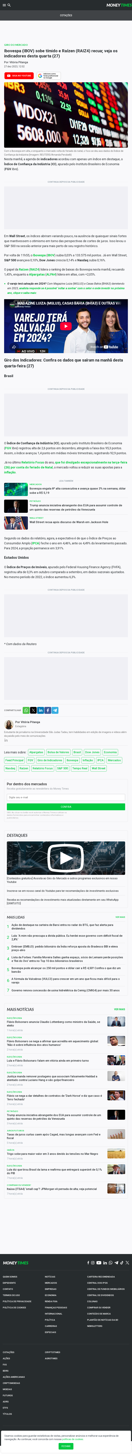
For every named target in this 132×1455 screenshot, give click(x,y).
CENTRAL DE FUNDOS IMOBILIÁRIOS (106, 1289)
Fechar (66, 1446)
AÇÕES (6, 1358)
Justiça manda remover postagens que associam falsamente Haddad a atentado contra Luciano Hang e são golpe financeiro (52, 1078)
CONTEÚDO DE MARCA (99, 1313)
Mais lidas (16, 917)
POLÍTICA (50, 1320)
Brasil (77, 752)
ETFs (5, 1408)
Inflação (88, 760)
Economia (110, 752)
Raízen (24, 768)
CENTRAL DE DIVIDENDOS (100, 1295)
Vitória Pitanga (18, 62)
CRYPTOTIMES (52, 1352)
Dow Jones (92, 752)
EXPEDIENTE (9, 1283)
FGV (30, 760)
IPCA (35, 543)
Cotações (66, 15)
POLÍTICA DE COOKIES (14, 1307)
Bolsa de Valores (58, 752)
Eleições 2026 (14, 1018)
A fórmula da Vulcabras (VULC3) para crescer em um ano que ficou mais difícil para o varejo (66, 980)
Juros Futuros (15, 1130)
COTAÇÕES (8, 1352)
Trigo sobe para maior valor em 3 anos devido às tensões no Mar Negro (52, 1154)
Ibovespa (72, 760)
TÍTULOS (7, 1414)
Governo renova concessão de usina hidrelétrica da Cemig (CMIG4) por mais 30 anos (66, 990)
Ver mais (120, 917)
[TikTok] (122, 1263)
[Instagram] (93, 1263)
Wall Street (37, 518)
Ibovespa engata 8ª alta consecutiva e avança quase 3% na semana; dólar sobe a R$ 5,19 (78, 490)
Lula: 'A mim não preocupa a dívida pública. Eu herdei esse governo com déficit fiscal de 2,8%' (67, 937)
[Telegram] (116, 1263)
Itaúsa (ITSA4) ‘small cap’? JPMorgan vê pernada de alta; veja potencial (52, 1189)
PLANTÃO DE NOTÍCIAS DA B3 (102, 1320)
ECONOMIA (50, 1295)
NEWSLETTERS (94, 1326)
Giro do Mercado (16, 44)
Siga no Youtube (21, 76)
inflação (10, 472)
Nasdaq (10, 768)
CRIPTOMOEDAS (11, 1383)
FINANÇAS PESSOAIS (56, 1307)
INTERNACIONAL (53, 1313)
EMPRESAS (50, 1289)
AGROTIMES (51, 1358)
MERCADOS (51, 1283)
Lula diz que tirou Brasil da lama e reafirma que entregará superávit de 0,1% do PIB (54, 1171)
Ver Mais (119, 1009)
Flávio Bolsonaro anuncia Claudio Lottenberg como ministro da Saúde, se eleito (53, 1023)
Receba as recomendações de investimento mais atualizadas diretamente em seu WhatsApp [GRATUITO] (63, 901)
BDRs (5, 1371)
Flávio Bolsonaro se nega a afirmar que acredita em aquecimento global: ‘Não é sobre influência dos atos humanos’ (53, 1043)
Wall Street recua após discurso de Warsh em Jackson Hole (69, 522)
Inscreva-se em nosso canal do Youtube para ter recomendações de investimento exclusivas (63, 890)
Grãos (10, 1150)
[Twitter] (127, 1263)
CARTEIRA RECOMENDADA (101, 1276)
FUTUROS (8, 1395)
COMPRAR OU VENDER (98, 1307)
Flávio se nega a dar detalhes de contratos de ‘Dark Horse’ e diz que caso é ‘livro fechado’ (54, 1097)
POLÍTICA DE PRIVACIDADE (17, 1301)
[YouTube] (98, 1263)
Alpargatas (36, 752)
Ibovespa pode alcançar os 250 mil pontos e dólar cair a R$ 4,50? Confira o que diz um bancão (66, 970)
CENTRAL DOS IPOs (97, 1283)
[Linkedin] (105, 1263)
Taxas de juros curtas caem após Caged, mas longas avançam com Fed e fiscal (53, 1136)
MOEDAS (7, 1389)
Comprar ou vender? (19, 1185)
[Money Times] (119, 5)
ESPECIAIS (50, 1332)
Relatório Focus (43, 768)
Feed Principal (14, 760)
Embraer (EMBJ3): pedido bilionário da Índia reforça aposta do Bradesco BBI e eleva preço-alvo (65, 948)
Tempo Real (79, 768)
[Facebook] (88, 1263)
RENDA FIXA (51, 1301)
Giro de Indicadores (49, 760)
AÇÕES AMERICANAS (14, 1377)
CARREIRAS (51, 1326)
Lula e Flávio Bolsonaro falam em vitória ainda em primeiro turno (48, 1060)
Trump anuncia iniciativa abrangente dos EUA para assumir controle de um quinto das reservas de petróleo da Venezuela (76, 507)
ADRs (6, 1401)
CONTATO (8, 1289)
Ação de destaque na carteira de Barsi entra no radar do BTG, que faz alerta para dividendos (62, 926)
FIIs (5, 1364)
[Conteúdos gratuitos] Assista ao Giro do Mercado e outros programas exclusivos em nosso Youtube (62, 880)
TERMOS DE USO (11, 1295)
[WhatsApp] (110, 1263)
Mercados (36, 484)
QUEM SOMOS (10, 1276)
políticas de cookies (72, 1439)
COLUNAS (92, 1301)
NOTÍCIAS (50, 1276)
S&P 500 (62, 768)
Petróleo (35, 501)
